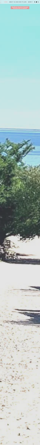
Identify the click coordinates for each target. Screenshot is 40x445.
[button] (35, 1)
